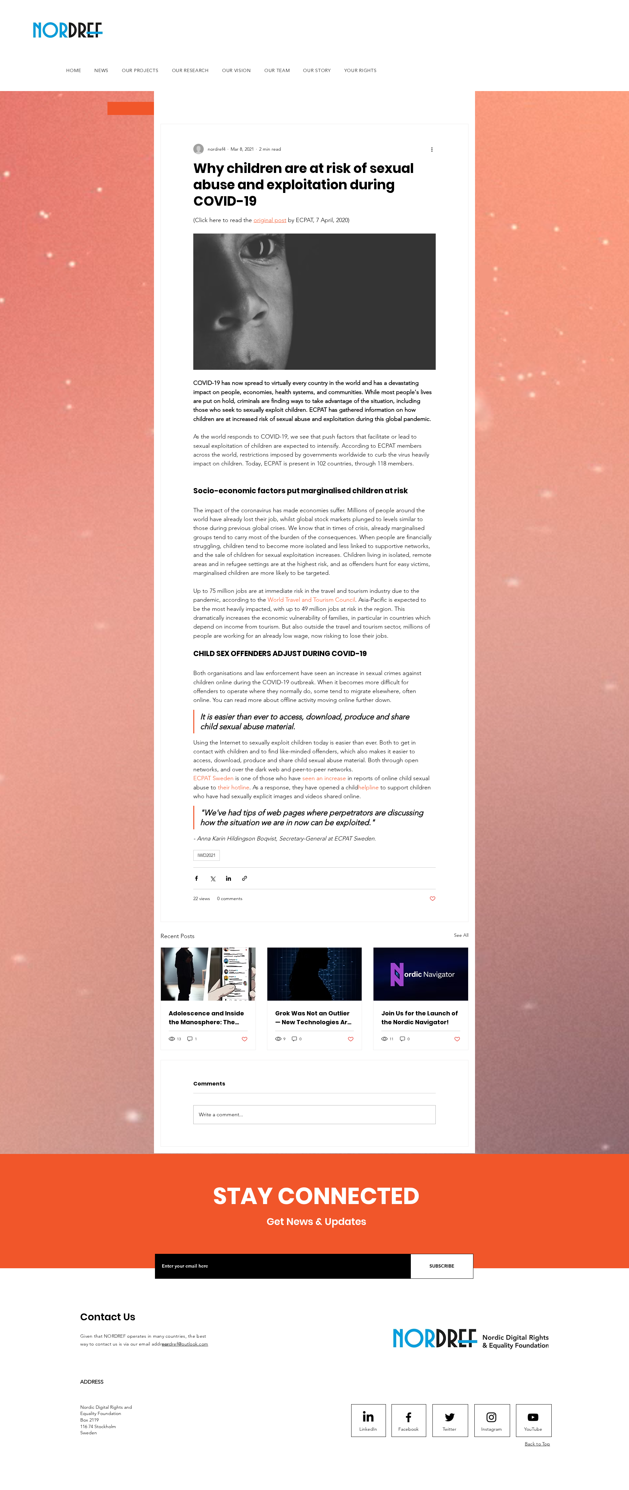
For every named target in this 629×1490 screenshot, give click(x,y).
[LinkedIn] (368, 1417)
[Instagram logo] (491, 1417)
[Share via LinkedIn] (228, 878)
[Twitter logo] (449, 1417)
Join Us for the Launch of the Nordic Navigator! (419, 1017)
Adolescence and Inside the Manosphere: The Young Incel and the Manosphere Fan (206, 1018)
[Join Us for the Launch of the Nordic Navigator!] (420, 974)
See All (461, 935)
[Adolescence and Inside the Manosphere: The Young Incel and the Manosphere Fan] (208, 974)
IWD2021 (207, 855)
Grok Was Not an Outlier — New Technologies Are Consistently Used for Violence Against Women (314, 1018)
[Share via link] (244, 878)
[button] (130, 108)
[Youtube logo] (533, 1417)
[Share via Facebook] (196, 878)
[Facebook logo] (408, 1417)
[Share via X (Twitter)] (212, 878)
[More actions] (432, 149)
